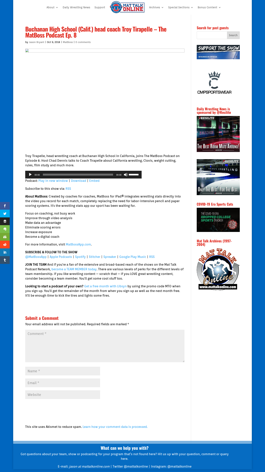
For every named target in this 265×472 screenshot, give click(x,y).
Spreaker (109, 257)
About (51, 7)
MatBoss (68, 42)
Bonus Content (207, 7)
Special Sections (179, 7)
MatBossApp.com (78, 244)
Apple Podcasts (61, 257)
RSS (68, 189)
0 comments (83, 42)
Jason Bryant (36, 42)
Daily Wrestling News (76, 7)
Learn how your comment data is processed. (115, 427)
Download (78, 181)
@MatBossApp (36, 257)
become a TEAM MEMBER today (74, 269)
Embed (94, 181)
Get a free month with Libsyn (105, 286)
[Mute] (126, 175)
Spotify (80, 257)
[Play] (30, 175)
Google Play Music (132, 257)
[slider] (134, 174)
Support (99, 7)
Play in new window (53, 181)
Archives (154, 7)
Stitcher (94, 257)
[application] (83, 175)
